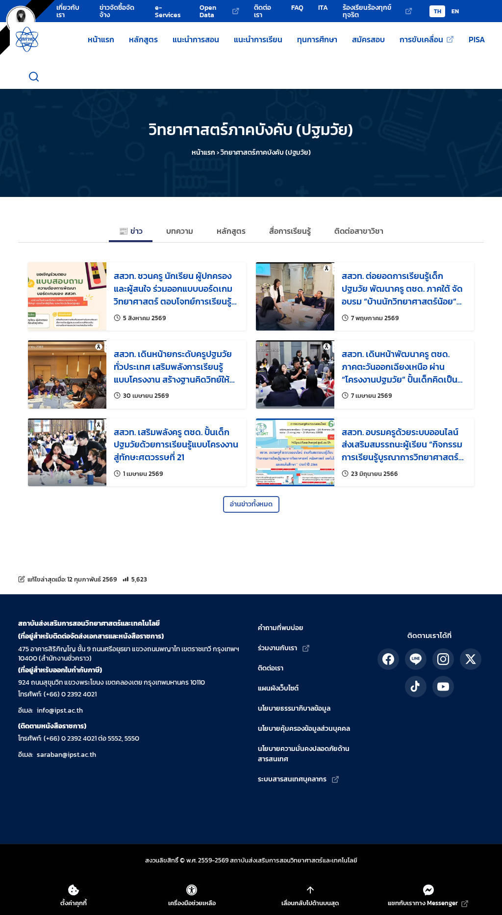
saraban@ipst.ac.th (66, 754)
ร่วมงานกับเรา (277, 648)
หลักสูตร (143, 39)
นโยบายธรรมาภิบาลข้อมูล (294, 708)
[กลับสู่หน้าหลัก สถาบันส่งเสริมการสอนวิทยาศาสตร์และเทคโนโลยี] (27, 39)
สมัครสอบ (368, 39)
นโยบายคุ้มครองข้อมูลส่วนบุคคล (304, 728)
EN (455, 11)
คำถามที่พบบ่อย (280, 628)
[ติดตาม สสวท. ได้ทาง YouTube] (443, 686)
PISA (477, 39)
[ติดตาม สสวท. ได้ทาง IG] (443, 659)
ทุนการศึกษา (317, 39)
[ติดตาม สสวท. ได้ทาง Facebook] (388, 659)
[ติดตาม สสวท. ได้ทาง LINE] (416, 659)
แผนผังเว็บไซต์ (278, 688)
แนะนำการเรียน (258, 39)
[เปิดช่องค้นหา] (34, 76)
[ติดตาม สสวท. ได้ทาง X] (470, 659)
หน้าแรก (101, 39)
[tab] (130, 232)
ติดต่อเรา (270, 668)
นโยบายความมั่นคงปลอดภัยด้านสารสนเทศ (304, 754)
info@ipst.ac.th (60, 710)
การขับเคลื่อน (421, 39)
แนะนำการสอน (196, 39)
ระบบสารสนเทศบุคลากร (292, 779)
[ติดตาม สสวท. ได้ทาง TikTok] (416, 686)
